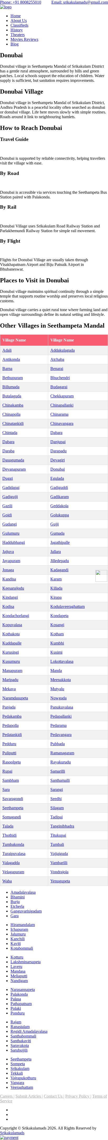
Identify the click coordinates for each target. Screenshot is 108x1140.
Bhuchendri (60, 377)
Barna (7, 368)
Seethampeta (12, 808)
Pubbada (57, 744)
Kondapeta (59, 615)
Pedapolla (10, 725)
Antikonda (11, 359)
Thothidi (9, 835)
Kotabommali (21, 948)
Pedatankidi (12, 734)
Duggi (7, 478)
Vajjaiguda (59, 853)
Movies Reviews (24, 39)
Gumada (57, 533)
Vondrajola (59, 872)
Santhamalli (60, 780)
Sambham (10, 780)
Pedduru (9, 744)
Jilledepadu (59, 560)
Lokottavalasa (61, 661)
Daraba (8, 451)
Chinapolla (11, 414)
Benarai (56, 368)
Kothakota (11, 634)
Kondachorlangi (15, 615)
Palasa (15, 999)
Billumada (10, 387)
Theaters (17, 34)
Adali (7, 350)
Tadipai (56, 817)
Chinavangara (61, 423)
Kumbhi (57, 643)
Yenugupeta (60, 881)
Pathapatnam (21, 1003)
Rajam (15, 1022)
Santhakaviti (20, 1041)
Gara (14, 916)
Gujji (54, 524)
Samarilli (57, 771)
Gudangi (9, 524)
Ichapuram (19, 929)
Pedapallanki (61, 716)
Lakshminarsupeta (25, 962)
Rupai (7, 771)
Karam (56, 579)
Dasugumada (13, 460)
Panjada (8, 707)
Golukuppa (59, 515)
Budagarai (58, 387)
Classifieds (19, 25)
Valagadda (11, 862)
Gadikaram (59, 496)
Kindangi (10, 597)
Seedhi (56, 798)
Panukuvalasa (61, 707)
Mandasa (17, 971)
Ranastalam (20, 1026)
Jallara (55, 551)
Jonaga (8, 570)
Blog (14, 44)
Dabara (56, 432)
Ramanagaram (62, 753)
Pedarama (58, 725)
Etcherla (17, 906)
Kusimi (56, 652)
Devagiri (57, 460)
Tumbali (57, 844)
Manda (56, 670)
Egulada (57, 478)
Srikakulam (19, 1068)
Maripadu (10, 679)
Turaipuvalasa (13, 853)
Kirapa (56, 597)
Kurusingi (10, 652)
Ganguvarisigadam (26, 911)
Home (15, 16)
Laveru (16, 966)
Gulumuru (10, 533)
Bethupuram (12, 377)
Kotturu (16, 957)
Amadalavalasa (23, 892)
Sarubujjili (19, 1050)
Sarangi (56, 789)
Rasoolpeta (11, 762)
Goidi (7, 515)
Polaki (15, 1008)
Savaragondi (12, 798)
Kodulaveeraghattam (67, 606)
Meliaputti (18, 976)
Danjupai (58, 442)
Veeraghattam (21, 1087)
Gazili (7, 506)
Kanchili (17, 939)
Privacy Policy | (78, 1096)
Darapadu (58, 451)
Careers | (7, 1096)
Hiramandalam (22, 924)
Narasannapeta (22, 989)
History (16, 30)
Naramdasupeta (15, 698)
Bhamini (17, 897)
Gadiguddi (59, 487)
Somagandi (11, 817)
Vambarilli (58, 862)
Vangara (17, 1082)
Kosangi (57, 625)
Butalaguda (11, 396)
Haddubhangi (13, 542)
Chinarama (59, 414)
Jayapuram (11, 560)
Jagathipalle (60, 542)
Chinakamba (12, 405)
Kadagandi (59, 570)
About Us (18, 20)
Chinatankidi (13, 423)
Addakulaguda (62, 350)
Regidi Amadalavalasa (28, 1031)
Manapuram (12, 670)
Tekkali (16, 1073)
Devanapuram (14, 469)
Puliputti (9, 753)
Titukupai (58, 835)
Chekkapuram (62, 396)
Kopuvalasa (12, 625)
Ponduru (17, 1013)
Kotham (57, 634)
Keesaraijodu (13, 588)
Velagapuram (13, 872)
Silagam (57, 808)
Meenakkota (60, 679)
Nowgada (58, 698)
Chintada (9, 432)
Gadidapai (10, 487)
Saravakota (19, 1045)
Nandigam (19, 980)
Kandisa (9, 579)
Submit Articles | (29, 1096)
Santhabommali (23, 1036)
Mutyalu (57, 689)
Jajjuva (8, 551)
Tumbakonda (13, 844)
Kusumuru (11, 661)
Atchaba (57, 359)
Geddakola (59, 506)
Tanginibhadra (62, 826)
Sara (6, 789)
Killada (56, 588)
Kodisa (8, 606)
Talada (7, 826)
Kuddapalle (11, 643)
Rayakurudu (60, 762)
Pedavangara (61, 734)
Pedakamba (11, 716)
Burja (15, 901)
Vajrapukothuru (23, 1078)
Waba (7, 881)
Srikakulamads (12, 1133)
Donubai (57, 469)
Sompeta (17, 1064)
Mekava (9, 689)
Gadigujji (10, 496)
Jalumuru (18, 934)
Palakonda (19, 994)
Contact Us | (54, 1096)
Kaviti (15, 943)
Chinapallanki (61, 405)
